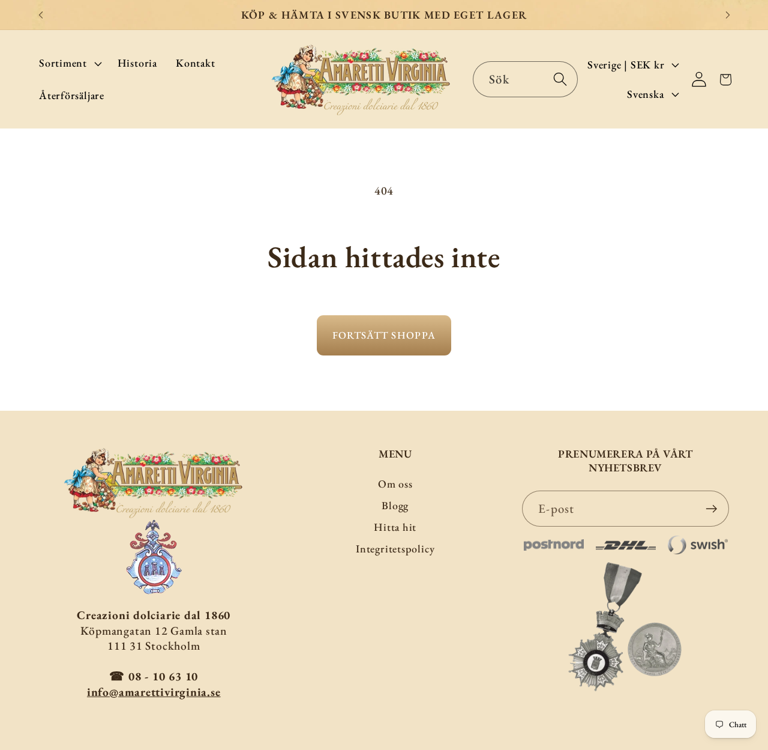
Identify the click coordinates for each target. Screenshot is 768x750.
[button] (68, 63)
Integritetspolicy (395, 548)
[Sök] (560, 79)
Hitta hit (395, 527)
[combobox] (525, 79)
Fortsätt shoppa (384, 335)
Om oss (395, 484)
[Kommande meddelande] (728, 14)
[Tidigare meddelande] (41, 14)
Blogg (395, 505)
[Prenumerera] (711, 509)
